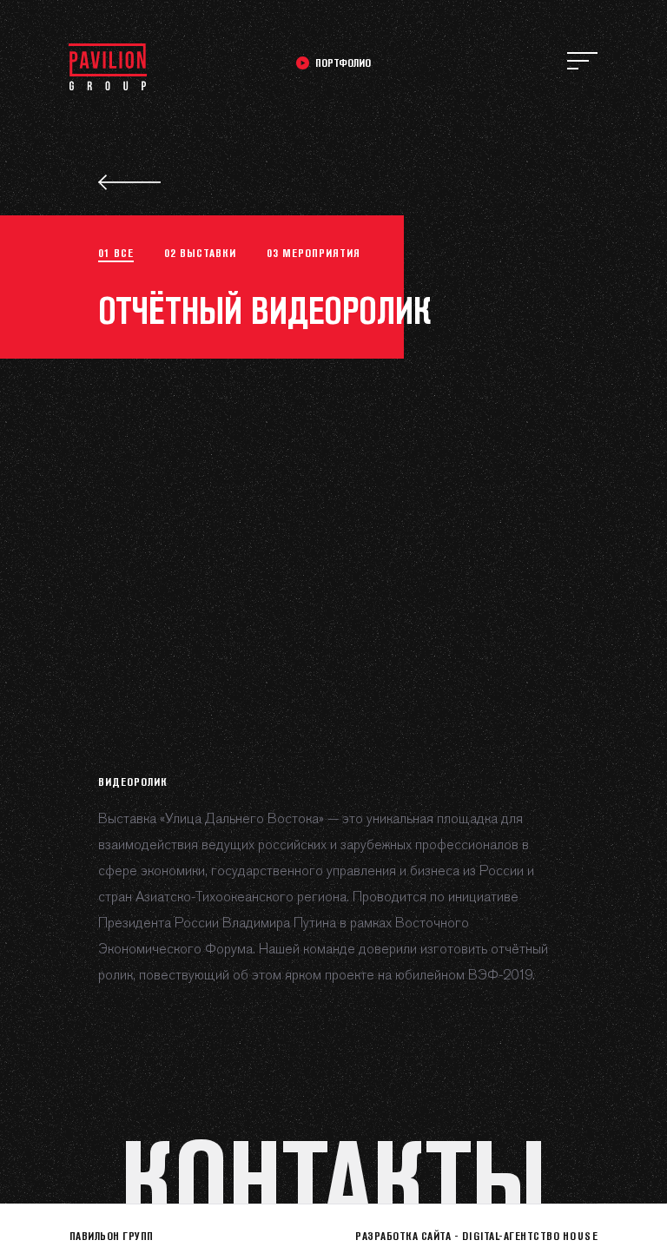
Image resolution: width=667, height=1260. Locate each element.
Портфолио (343, 62)
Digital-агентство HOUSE (530, 1236)
